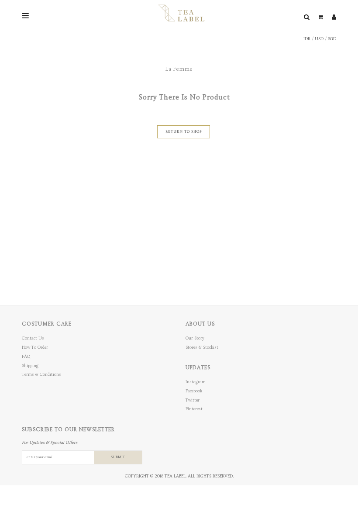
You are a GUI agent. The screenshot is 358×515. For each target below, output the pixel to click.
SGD (332, 38)
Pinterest (194, 409)
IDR (306, 38)
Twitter (193, 400)
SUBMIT (118, 457)
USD (319, 38)
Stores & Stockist (202, 347)
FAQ (26, 356)
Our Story (195, 338)
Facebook (194, 391)
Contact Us (33, 338)
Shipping (30, 365)
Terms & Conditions (41, 374)
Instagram (196, 382)
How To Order (35, 347)
